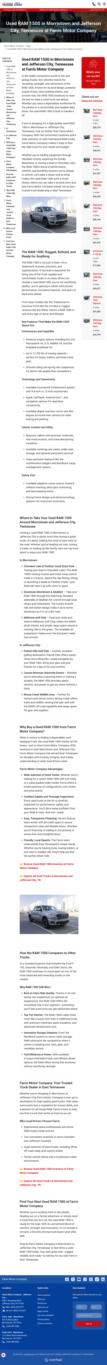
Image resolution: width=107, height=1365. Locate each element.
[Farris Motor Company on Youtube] (78, 1279)
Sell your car (42, 1307)
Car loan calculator (45, 1315)
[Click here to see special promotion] (53, 10)
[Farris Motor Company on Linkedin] (102, 1279)
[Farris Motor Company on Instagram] (84, 1279)
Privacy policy (43, 1319)
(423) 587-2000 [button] (12, 1326)
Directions (41, 1303)
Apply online (42, 1311)
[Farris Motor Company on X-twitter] (72, 1279)
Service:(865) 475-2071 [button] (16, 1310)
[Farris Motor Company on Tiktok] (96, 1279)
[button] (94, 4)
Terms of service (44, 1323)
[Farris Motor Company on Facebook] (66, 1279)
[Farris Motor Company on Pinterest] (90, 1279)
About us (41, 1299)
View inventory (43, 1295)
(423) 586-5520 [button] (12, 1342)
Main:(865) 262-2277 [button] (15, 1307)
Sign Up (89, 1324)
